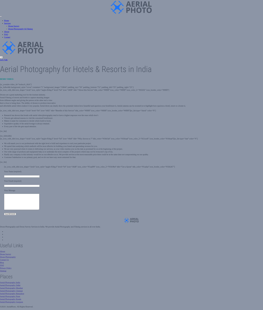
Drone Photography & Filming (20, 29)
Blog (2, 262)
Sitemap (3, 271)
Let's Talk (4, 60)
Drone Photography (8, 257)
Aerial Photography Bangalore (12, 294)
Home (6, 20)
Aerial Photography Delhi (10, 285)
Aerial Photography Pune (10, 296)
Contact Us (4, 260)
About (6, 32)
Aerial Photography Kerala (10, 299)
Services (7, 23)
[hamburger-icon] (1, 16)
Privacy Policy (6, 268)
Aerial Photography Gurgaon (11, 302)
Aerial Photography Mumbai (11, 288)
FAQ (6, 34)
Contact (7, 37)
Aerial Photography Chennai (11, 291)
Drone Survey (13, 26)
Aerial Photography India (10, 282)
